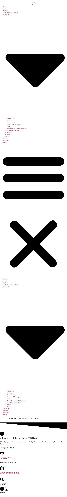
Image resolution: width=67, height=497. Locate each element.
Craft (8, 127)
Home (5, 7)
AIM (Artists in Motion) (10, 13)
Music (8, 134)
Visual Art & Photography (14, 125)
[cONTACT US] (2, 454)
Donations (6, 140)
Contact (5, 138)
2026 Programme (9, 472)
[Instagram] (6, 489)
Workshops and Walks (13, 130)
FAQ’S (5, 142)
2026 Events (10, 119)
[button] (33, 210)
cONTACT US (7, 458)
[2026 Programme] (2, 468)
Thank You (6, 136)
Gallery (5, 11)
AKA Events (10, 121)
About (5, 9)
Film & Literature (12, 123)
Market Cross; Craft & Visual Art (16, 128)
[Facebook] (2, 489)
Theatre (9, 132)
